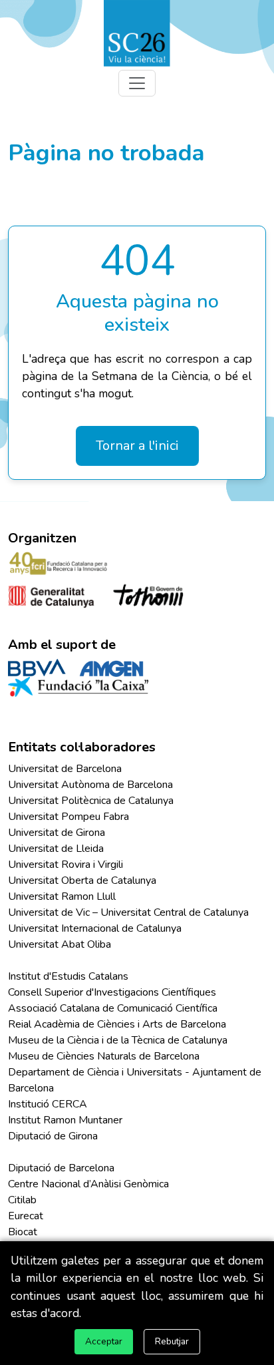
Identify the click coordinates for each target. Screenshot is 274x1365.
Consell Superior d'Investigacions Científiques (112, 992)
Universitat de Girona (56, 832)
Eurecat (25, 1216)
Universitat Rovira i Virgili (65, 864)
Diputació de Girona (53, 1136)
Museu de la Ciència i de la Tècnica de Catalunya (117, 1040)
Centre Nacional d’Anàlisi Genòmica (88, 1184)
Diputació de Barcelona (61, 1168)
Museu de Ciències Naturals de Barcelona (104, 1056)
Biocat (22, 1232)
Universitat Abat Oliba (59, 944)
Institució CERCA (47, 1104)
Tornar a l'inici (137, 446)
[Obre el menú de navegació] (137, 83)
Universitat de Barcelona (65, 768)
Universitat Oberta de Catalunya (82, 880)
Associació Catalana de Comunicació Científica (112, 1008)
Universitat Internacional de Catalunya (95, 928)
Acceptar (103, 1341)
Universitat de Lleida (56, 848)
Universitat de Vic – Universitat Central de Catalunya (128, 912)
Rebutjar (172, 1341)
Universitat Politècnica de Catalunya (91, 800)
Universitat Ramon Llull (62, 896)
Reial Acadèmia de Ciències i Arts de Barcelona (117, 1024)
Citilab (22, 1200)
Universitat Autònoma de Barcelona (90, 784)
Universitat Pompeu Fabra (68, 816)
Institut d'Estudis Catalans (68, 976)
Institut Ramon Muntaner (65, 1120)
